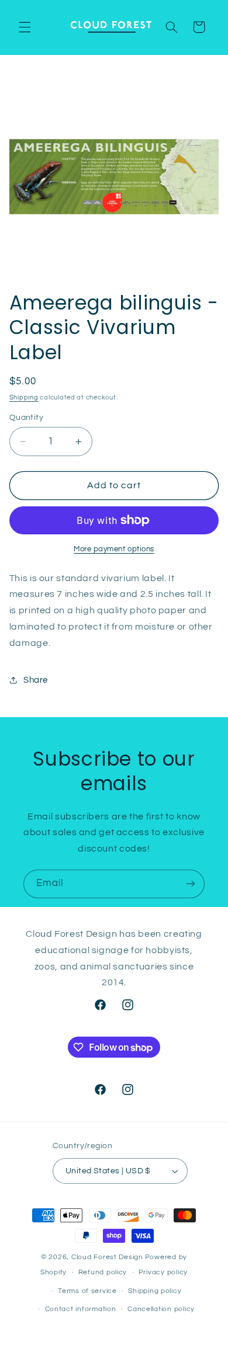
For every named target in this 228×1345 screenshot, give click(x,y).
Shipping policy (154, 1291)
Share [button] (35, 680)
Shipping (24, 397)
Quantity (26, 417)
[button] (24, 26)
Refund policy (102, 1272)
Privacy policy (163, 1272)
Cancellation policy (161, 1309)
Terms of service (87, 1291)
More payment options (114, 549)
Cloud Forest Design (107, 1257)
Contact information (80, 1309)
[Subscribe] (190, 884)
